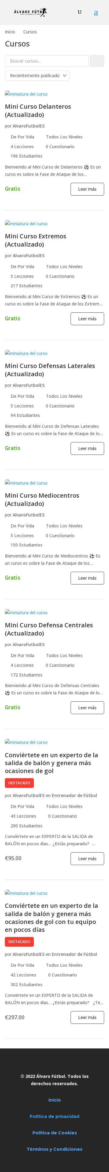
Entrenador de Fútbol (74, 795)
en (48, 795)
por (8, 126)
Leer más (87, 189)
